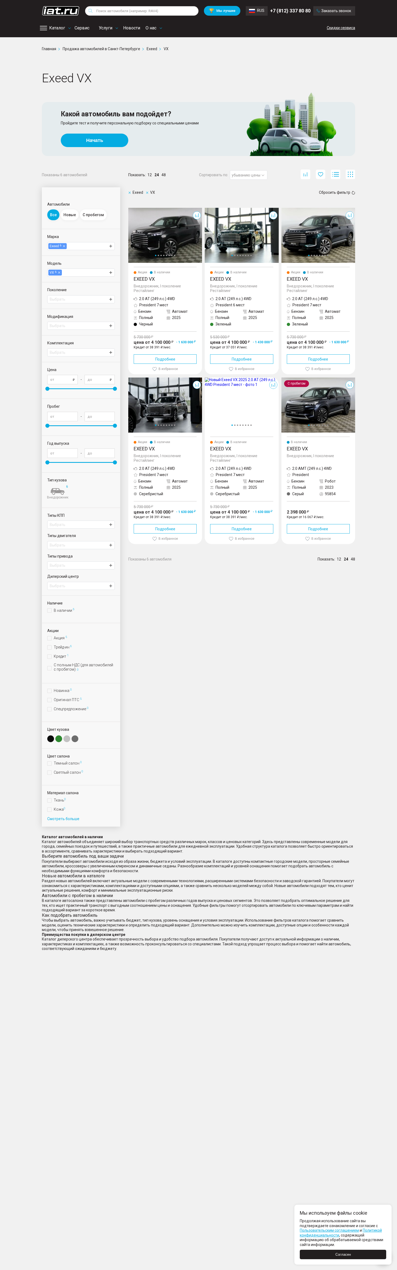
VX (130, 210)
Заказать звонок (336, 11)
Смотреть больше (63, 819)
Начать (94, 140)
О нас (151, 27)
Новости (131, 27)
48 (164, 175)
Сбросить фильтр (334, 192)
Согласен (343, 1254)
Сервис (82, 27)
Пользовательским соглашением (329, 1230)
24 (156, 175)
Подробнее (165, 359)
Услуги (105, 27)
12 (149, 175)
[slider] (47, 389)
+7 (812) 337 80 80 (290, 10)
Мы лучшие (222, 10)
